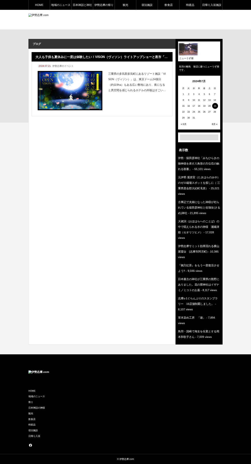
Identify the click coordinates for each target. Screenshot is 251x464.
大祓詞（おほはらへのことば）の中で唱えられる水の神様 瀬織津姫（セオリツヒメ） (198, 227)
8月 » (214, 124)
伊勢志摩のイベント (63, 66)
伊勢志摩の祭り (104, 4)
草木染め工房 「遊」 (192, 317)
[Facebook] (30, 445)
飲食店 (169, 4)
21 (215, 106)
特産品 (190, 4)
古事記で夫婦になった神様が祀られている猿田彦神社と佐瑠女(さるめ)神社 (199, 207)
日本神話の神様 (36, 407)
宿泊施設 (147, 4)
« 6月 (183, 124)
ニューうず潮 (186, 58)
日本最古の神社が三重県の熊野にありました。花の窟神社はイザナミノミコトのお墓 (198, 284)
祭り (30, 402)
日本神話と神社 (82, 4)
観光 (125, 4)
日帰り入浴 (34, 436)
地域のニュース (60, 4)
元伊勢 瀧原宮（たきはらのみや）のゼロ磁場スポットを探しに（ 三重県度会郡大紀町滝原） (199, 183)
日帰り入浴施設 (211, 4)
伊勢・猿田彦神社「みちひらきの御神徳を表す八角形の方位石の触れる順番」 (198, 163)
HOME (39, 4)
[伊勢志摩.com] (64, 20)
